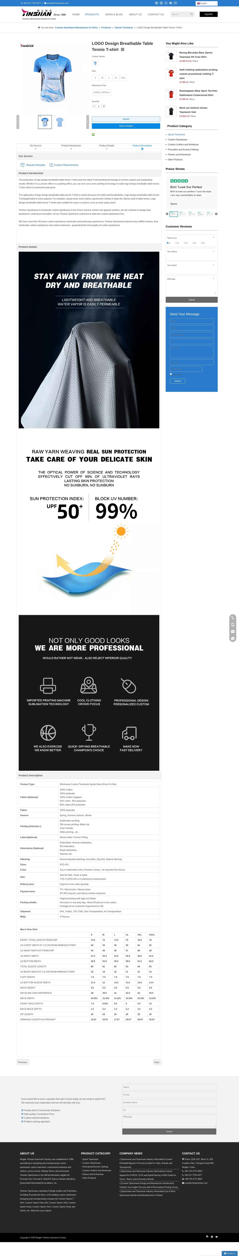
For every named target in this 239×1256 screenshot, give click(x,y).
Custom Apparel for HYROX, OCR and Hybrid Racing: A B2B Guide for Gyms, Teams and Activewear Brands (147, 1175)
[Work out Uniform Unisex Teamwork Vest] (171, 111)
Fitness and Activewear (179, 154)
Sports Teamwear (176, 134)
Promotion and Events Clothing (183, 149)
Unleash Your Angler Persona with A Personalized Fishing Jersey (148, 1187)
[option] (173, 214)
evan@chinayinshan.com (196, 1183)
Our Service (35, 145)
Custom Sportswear (177, 139)
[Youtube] (170, 3)
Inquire (126, 119)
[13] (171, 73)
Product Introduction (71, 145)
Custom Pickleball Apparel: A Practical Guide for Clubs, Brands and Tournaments (145, 1163)
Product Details (106, 145)
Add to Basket (126, 126)
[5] (171, 94)
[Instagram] (175, 3)
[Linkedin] (161, 3)
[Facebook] (156, 3)
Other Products (175, 159)
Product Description (142, 145)
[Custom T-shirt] (95, 63)
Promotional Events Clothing (95, 1167)
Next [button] (216, 214)
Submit (192, 300)
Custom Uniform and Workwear (183, 144)
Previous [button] (167, 214)
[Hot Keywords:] (191, 14)
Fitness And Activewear (93, 1174)
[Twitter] (166, 3)
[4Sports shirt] (171, 56)
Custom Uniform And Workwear (96, 1170)
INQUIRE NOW (209, 15)
